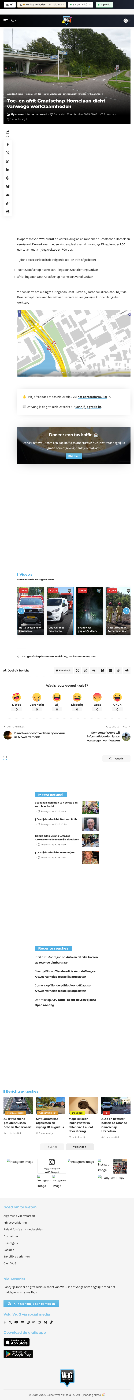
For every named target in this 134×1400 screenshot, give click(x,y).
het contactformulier (92, 397)
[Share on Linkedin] (7, 169)
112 (106, 1113)
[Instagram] (28, 1323)
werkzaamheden (79, 656)
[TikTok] (51, 1323)
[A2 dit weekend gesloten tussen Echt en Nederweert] (18, 1105)
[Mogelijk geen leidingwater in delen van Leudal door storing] (83, 1105)
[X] (10, 1323)
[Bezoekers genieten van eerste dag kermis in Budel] (90, 807)
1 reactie (109, 114)
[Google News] (22, 1323)
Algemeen (16, 114)
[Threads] (39, 1323)
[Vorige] (21, 610)
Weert (43, 114)
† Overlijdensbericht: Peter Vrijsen (55, 852)
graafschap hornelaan (40, 656)
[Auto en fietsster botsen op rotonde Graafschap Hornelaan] (116, 1105)
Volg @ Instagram (51, 1170)
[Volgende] (126, 610)
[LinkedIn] (34, 1323)
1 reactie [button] (118, 758)
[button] (6, 20)
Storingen (77, 1113)
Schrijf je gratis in (88, 407)
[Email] (7, 195)
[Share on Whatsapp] (7, 161)
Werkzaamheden (15, 1113)
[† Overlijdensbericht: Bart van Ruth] (90, 824)
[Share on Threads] (7, 178)
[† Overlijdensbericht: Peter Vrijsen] (90, 857)
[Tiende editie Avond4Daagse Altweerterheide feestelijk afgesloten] (90, 840)
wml (93, 656)
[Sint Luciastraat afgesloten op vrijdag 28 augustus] (50, 1105)
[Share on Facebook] (7, 144)
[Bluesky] (45, 1323)
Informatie (31, 114)
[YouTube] (16, 1323)
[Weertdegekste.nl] (67, 20)
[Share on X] (7, 153)
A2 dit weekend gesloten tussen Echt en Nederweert (17, 1123)
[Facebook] (4, 1323)
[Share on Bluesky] (7, 186)
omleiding (61, 656)
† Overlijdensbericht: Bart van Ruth (56, 819)
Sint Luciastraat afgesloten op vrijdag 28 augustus (50, 1123)
